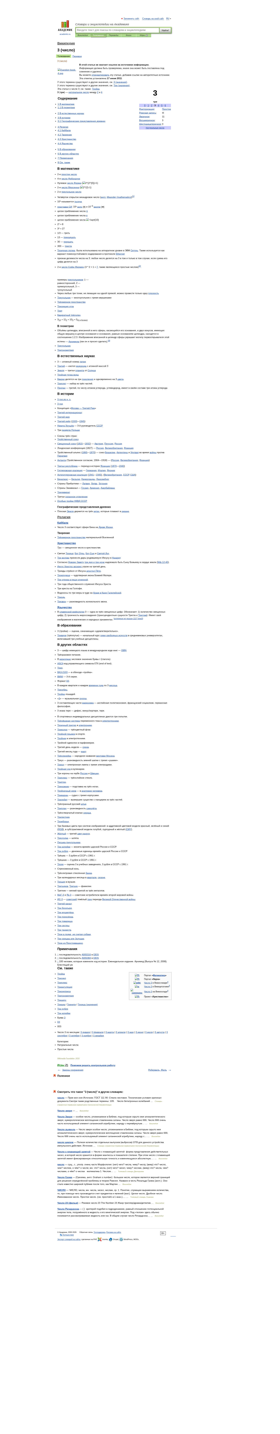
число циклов (65, 1142)
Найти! (165, 30)
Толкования (98, 35)
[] (133, 196)
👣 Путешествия (67, 1235)
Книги (128, 35)
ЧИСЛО (61, 1190)
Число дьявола (66, 1129)
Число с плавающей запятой (73, 1151)
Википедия (83, 35)
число (60, 1097)
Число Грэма (64, 1177)
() (120, 82)
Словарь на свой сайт (153, 19)
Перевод (77, 56)
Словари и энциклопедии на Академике (102, 24)
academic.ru (65, 34)
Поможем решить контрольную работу (92, 1065)
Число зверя (64, 1110)
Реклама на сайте (113, 1232)
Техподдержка (99, 1232)
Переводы (113, 35)
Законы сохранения (72, 1070)
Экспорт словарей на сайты (68, 1239)
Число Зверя (64, 1116)
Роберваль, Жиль (157, 1070)
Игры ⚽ (144, 35)
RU (167, 19)
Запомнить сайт (131, 19)
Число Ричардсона (68, 1209)
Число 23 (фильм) (67, 1203)
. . (64, 399)
